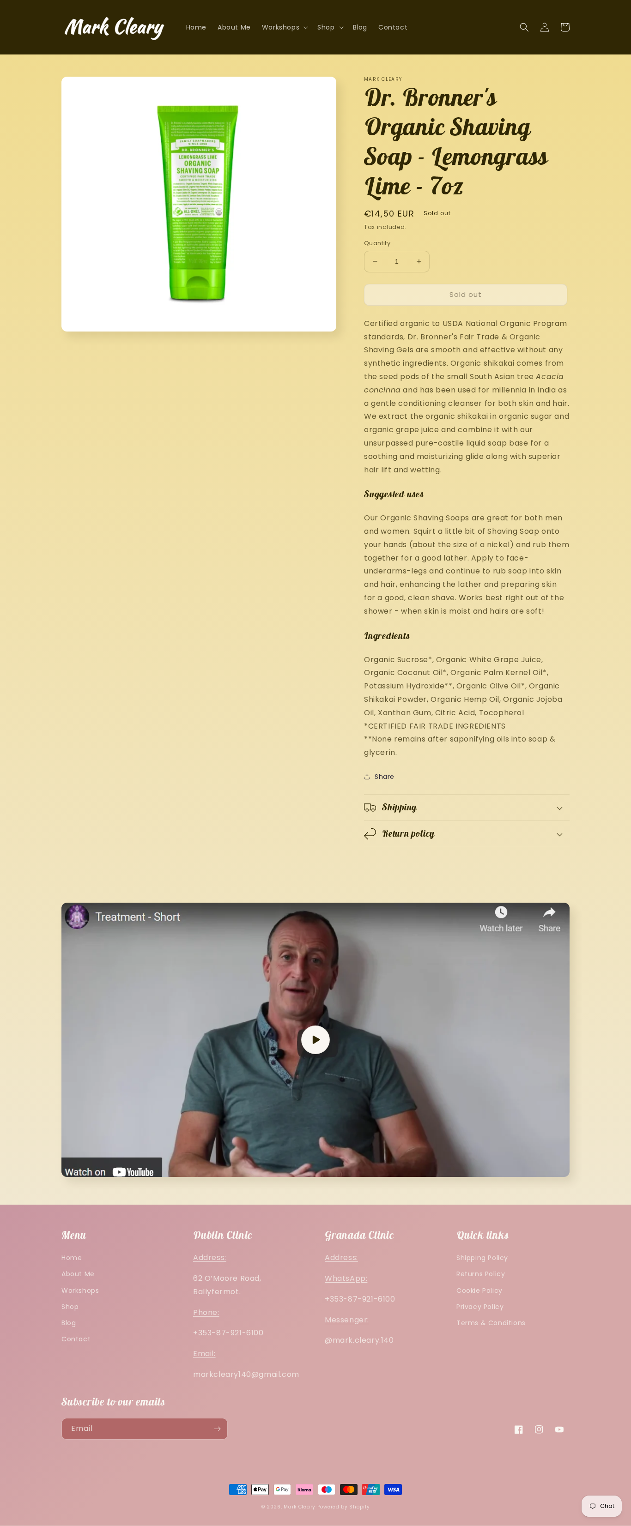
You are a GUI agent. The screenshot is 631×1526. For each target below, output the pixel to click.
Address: (209, 1257)
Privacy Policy (480, 1306)
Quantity (377, 243)
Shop (70, 1306)
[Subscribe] (217, 1429)
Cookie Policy (479, 1290)
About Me (78, 1274)
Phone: (206, 1312)
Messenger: (347, 1320)
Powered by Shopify (343, 1506)
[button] (284, 27)
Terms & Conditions (491, 1322)
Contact (76, 1339)
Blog (68, 1322)
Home (71, 1257)
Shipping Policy (482, 1257)
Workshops (80, 1290)
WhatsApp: (346, 1278)
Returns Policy (480, 1274)
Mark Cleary (300, 1506)
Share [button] (384, 776)
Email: (204, 1353)
